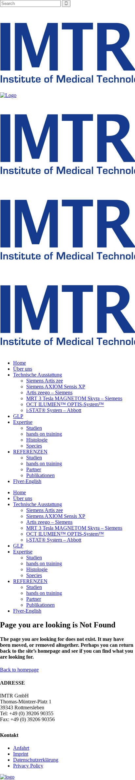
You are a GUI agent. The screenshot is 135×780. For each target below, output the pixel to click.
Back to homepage (19, 669)
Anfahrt (21, 748)
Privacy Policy (28, 765)
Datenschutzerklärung (35, 760)
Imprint (20, 754)
